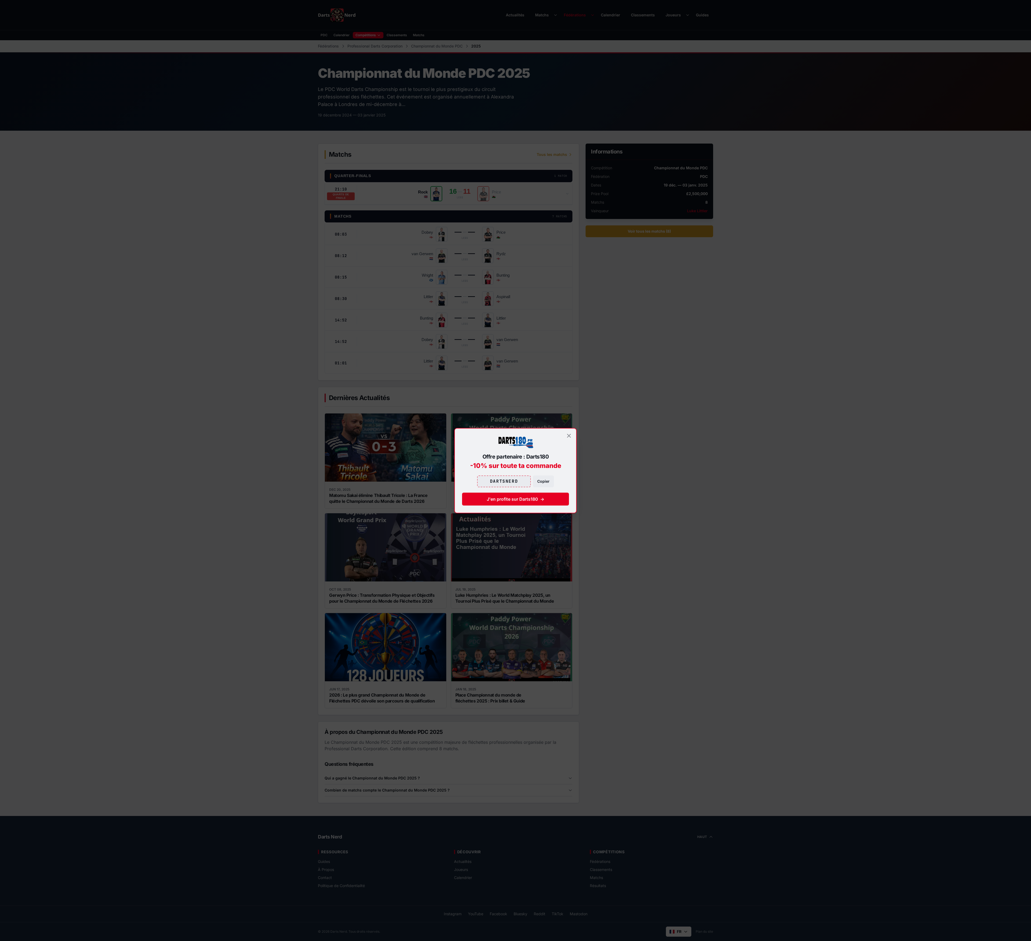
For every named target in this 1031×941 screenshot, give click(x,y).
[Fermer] (569, 436)
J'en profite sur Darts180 (515, 499)
